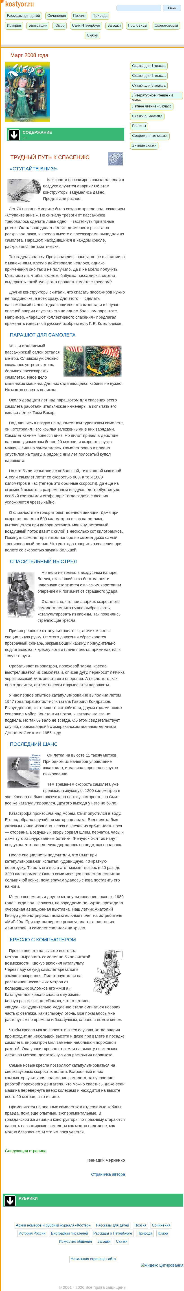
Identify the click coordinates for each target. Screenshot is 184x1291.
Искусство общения (75, 1241)
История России (32, 1233)
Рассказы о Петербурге (112, 1233)
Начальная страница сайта (93, 1259)
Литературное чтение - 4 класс (152, 97)
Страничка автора (108, 1174)
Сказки (92, 35)
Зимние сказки (144, 145)
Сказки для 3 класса (149, 85)
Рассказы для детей (23, 15)
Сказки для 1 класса (149, 66)
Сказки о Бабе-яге (147, 116)
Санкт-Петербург (86, 25)
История (14, 25)
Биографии (37, 25)
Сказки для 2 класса (149, 75)
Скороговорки (166, 25)
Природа (100, 15)
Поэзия (79, 15)
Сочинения (56, 15)
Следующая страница (25, 1151)
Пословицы (137, 25)
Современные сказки (150, 135)
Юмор (60, 25)
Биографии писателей (69, 1233)
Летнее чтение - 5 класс (151, 106)
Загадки (114, 25)
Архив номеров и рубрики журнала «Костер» (53, 1225)
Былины (139, 126)
